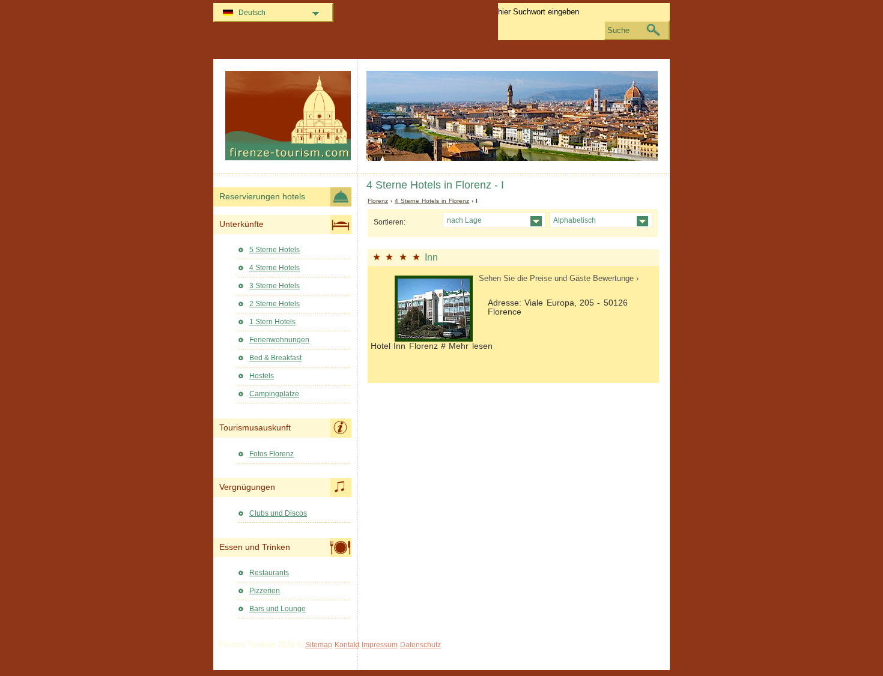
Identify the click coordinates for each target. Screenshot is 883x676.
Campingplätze (274, 394)
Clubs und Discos (278, 513)
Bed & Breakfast (275, 358)
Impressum (380, 645)
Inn (431, 257)
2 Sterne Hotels (274, 304)
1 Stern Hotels (272, 322)
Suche (618, 30)
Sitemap (318, 645)
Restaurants (269, 573)
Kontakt (347, 645)
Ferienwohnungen (279, 340)
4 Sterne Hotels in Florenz (432, 201)
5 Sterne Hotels (274, 250)
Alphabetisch (574, 220)
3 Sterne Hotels (274, 286)
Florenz (378, 201)
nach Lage (464, 220)
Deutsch (252, 12)
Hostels (261, 376)
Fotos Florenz (271, 454)
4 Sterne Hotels (274, 268)
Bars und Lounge (277, 609)
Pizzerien (264, 591)
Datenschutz (420, 645)
